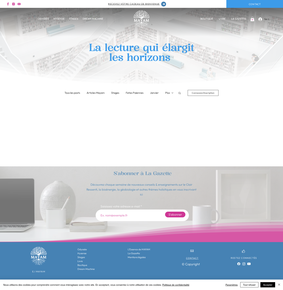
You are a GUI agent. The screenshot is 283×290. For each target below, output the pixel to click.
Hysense (81, 253)
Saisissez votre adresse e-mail (120, 206)
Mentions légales (137, 257)
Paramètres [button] (232, 284)
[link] (252, 19)
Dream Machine (86, 269)
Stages (115, 92)
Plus (167, 92)
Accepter (267, 284)
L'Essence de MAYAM (139, 249)
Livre (80, 261)
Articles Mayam (96, 92)
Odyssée (82, 249)
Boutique (82, 265)
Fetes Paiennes (134, 92)
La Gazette (134, 253)
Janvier (154, 92)
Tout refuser (249, 284)
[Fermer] (279, 284)
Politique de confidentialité (175, 284)
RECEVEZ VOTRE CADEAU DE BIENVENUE (134, 3)
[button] (179, 93)
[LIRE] (163, 4)
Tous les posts (72, 92)
